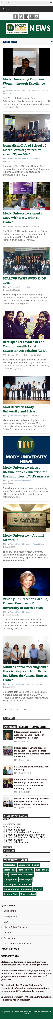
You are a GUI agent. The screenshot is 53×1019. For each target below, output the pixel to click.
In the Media (42, 869)
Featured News (11, 91)
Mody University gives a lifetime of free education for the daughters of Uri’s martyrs (26, 471)
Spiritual (37, 889)
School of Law (12, 827)
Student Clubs (38, 544)
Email (6, 819)
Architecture (10, 864)
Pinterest (31, 16)
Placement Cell (11, 889)
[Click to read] (26, 62)
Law (6, 874)
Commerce (14, 287)
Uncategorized (28, 894)
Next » (26, 709)
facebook (15, 16)
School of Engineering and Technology (25, 835)
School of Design (14, 840)
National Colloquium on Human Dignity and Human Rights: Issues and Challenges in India (24, 963)
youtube (36, 16)
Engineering (10, 869)
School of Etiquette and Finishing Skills (25, 837)
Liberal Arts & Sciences (31, 159)
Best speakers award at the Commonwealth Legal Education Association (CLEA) (25, 346)
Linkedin (26, 16)
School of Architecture (16, 842)
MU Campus (22, 91)
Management (27, 481)
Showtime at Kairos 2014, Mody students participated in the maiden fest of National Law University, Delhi (30, 784)
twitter (21, 16)
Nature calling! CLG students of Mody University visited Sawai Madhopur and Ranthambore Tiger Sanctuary (32, 752)
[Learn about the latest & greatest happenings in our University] (28, 32)
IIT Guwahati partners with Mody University (31, 768)
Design (35, 864)
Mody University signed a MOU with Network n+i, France (23, 217)
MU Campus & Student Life (38, 91)
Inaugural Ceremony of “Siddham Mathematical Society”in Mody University (26, 998)
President (26, 889)
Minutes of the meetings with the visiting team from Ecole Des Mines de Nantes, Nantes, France (31, 801)
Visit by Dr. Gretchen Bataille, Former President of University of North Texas (25, 603)
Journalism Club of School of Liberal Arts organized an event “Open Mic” (24, 149)
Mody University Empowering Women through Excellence (26, 81)
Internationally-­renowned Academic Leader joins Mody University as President (29, 734)
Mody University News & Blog (25, 1012)
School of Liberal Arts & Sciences (22, 832)
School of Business (15, 830)
